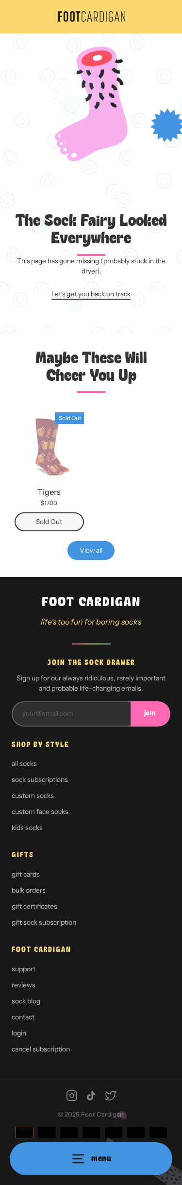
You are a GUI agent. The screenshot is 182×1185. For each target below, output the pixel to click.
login (19, 1033)
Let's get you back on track (91, 294)
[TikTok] (91, 1095)
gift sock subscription (44, 922)
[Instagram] (72, 1095)
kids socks (27, 827)
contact (23, 1017)
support (23, 969)
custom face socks (40, 811)
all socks (24, 763)
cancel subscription (41, 1049)
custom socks (33, 795)
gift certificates (34, 906)
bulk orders (29, 890)
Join (150, 713)
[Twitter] (110, 1095)
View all (91, 550)
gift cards (26, 874)
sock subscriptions (40, 779)
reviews (23, 985)
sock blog (26, 1001)
